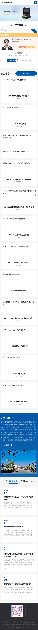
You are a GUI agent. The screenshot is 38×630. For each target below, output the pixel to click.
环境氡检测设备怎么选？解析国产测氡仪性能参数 (18, 498)
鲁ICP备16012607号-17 (23, 627)
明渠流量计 (19, 53)
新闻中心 (24, 481)
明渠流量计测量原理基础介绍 (14, 527)
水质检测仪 (26, 73)
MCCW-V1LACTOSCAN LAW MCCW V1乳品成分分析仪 (19, 151)
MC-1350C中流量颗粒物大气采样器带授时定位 (19, 207)
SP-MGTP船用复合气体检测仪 (19, 96)
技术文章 (13, 481)
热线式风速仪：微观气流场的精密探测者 (18, 584)
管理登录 (22, 622)
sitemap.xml (30, 622)
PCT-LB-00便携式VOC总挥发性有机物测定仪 (19, 318)
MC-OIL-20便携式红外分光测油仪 (19, 262)
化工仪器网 (14, 622)
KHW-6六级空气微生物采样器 (19, 235)
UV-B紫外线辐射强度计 (19, 290)
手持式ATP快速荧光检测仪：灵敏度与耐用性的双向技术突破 (18, 555)
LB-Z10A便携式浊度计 (19, 374)
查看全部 (7, 445)
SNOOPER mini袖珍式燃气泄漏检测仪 (19, 179)
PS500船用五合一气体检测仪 (19, 346)
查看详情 (11, 60)
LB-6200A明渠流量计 (19, 124)
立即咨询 (24, 61)
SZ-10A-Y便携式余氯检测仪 (19, 401)
